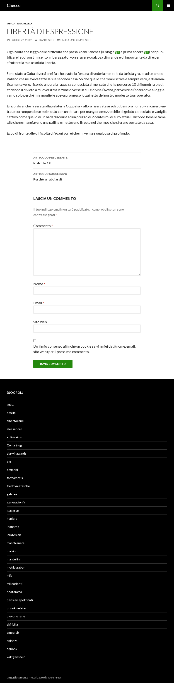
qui (117, 52)
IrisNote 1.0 (50, 160)
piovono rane (16, 616)
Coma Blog (14, 445)
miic (9, 575)
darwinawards (17, 453)
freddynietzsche (18, 486)
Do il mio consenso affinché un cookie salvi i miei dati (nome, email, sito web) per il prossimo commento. (84, 349)
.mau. (10, 404)
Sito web (40, 322)
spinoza (12, 641)
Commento (43, 225)
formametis (15, 478)
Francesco (46, 40)
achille (11, 413)
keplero (12, 518)
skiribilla (12, 624)
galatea (12, 494)
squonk (12, 649)
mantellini (13, 559)
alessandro (14, 429)
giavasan (13, 510)
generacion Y (16, 502)
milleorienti (14, 584)
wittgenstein (16, 657)
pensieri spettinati (20, 600)
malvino (12, 551)
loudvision (14, 535)
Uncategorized (19, 23)
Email (38, 303)
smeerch (13, 632)
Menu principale (168, 5)
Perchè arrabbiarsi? (50, 176)
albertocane (15, 421)
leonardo (13, 527)
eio (9, 461)
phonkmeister (17, 608)
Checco (14, 5)
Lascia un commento (75, 40)
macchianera (15, 543)
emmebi (12, 470)
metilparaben (16, 567)
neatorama (14, 592)
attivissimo (14, 437)
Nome (39, 284)
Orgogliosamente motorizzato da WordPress (34, 677)
